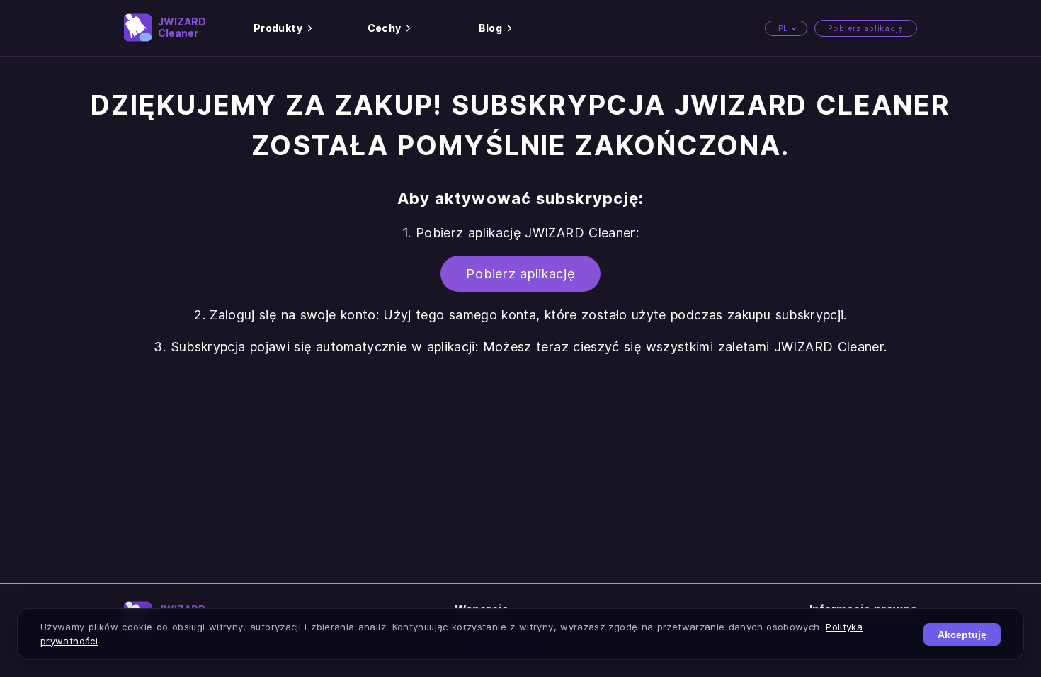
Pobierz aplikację (866, 28)
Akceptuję (962, 634)
